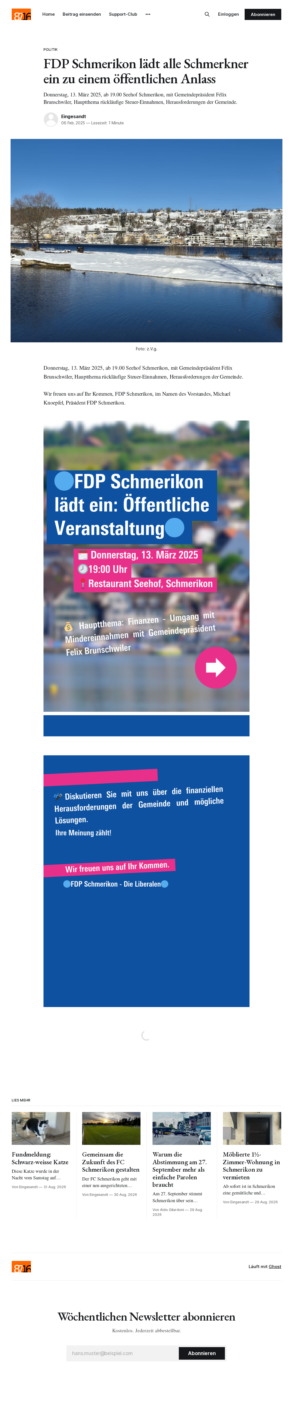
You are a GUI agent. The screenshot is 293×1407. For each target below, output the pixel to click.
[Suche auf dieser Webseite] (207, 14)
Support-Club (123, 14)
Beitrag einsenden (82, 14)
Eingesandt (73, 116)
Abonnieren (263, 14)
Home (48, 14)
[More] (148, 14)
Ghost (275, 1266)
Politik (50, 49)
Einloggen (228, 14)
